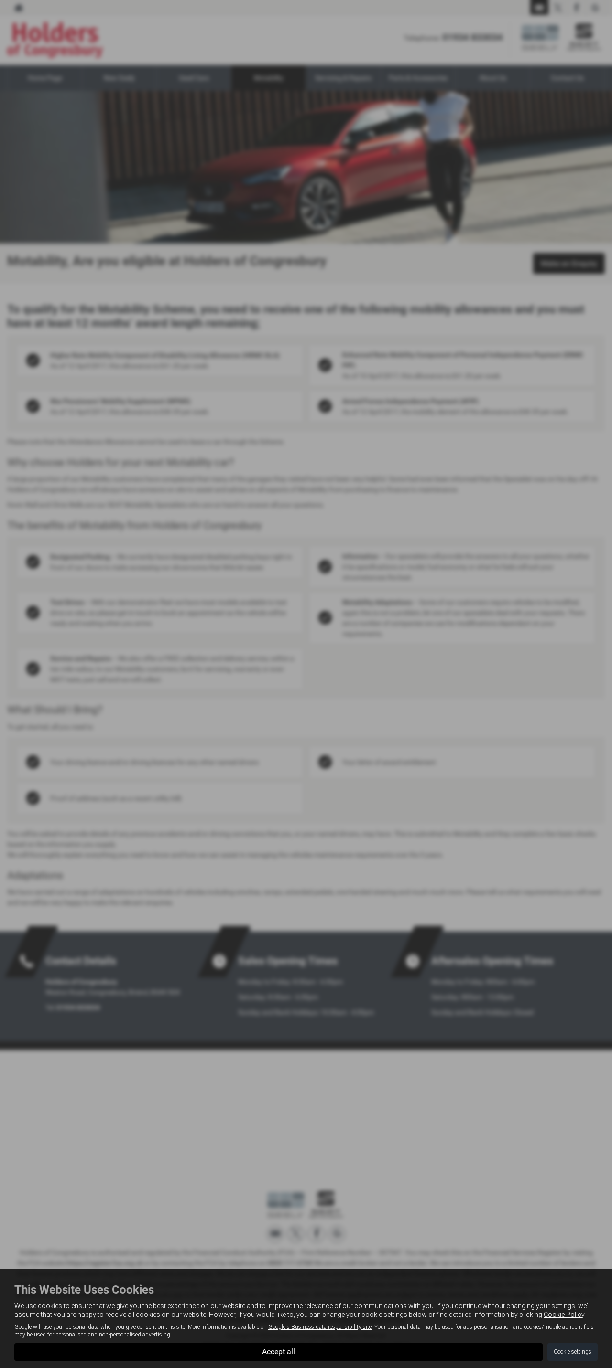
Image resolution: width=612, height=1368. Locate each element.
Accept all (278, 1351)
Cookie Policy (564, 1314)
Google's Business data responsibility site (320, 1327)
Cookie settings (572, 1351)
